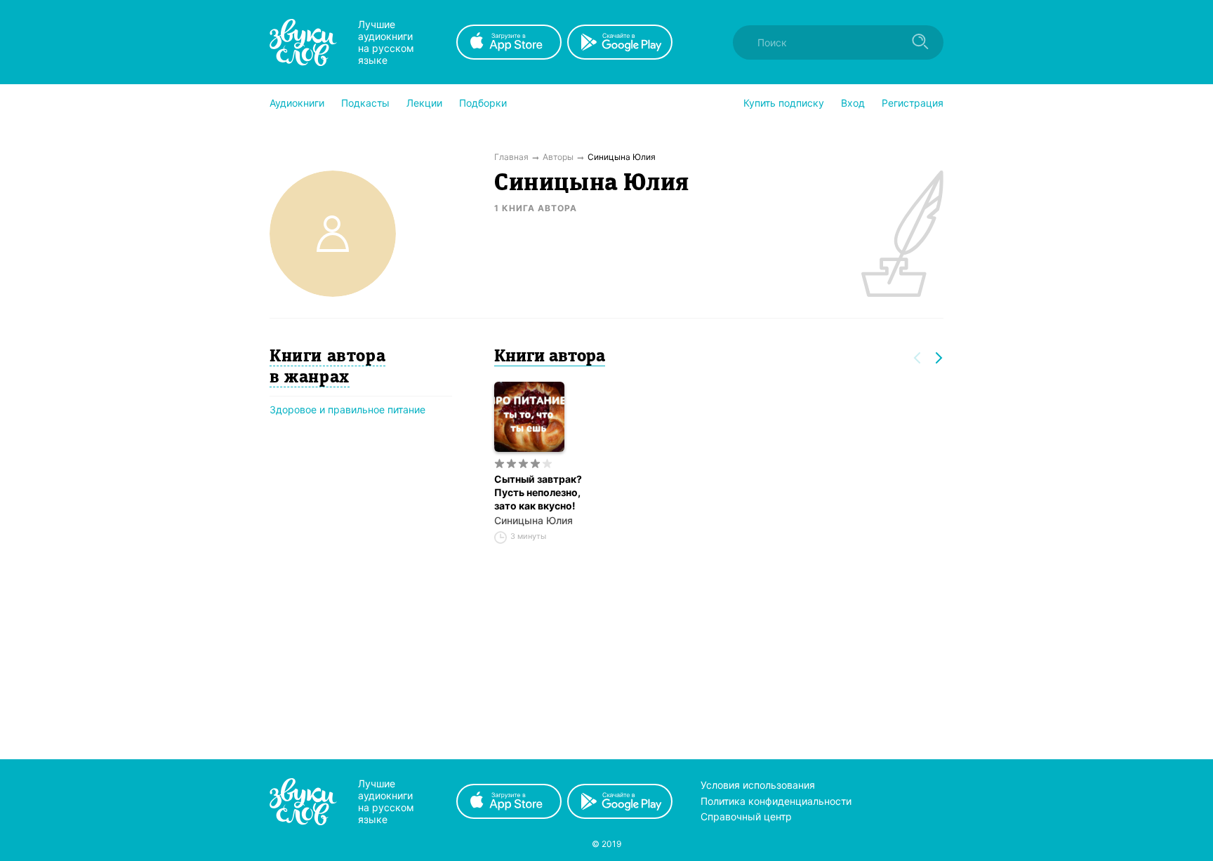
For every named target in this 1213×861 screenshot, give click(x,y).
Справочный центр (746, 816)
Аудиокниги (297, 103)
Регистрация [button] (912, 103)
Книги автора (549, 357)
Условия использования (758, 785)
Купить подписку (783, 103)
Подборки (483, 103)
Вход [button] (853, 103)
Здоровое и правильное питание (347, 409)
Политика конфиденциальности (776, 801)
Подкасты (365, 103)
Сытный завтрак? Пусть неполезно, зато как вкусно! (538, 492)
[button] (297, 103)
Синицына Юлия (533, 520)
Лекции (424, 103)
